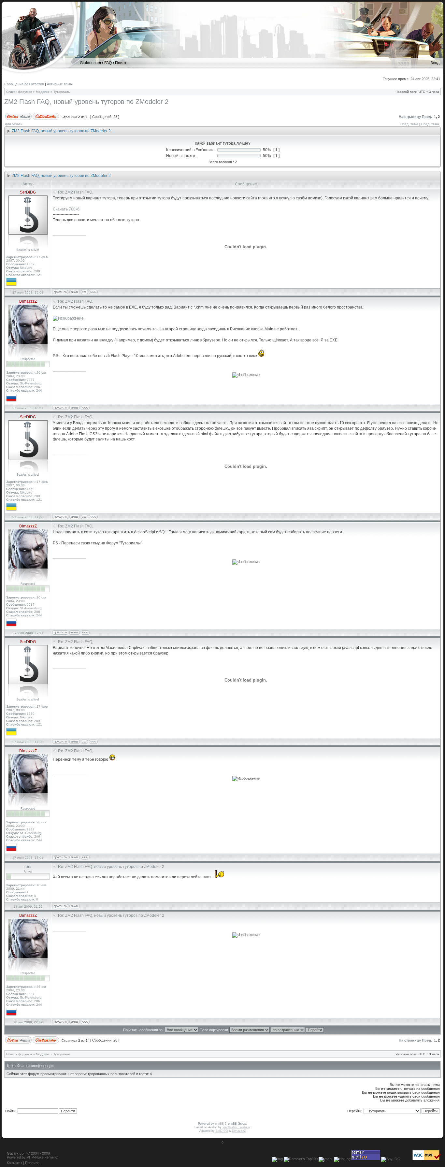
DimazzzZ (239, 1130)
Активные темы (60, 84)
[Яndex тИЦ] (325, 1159)
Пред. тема (409, 124)
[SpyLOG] (390, 1159)
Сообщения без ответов (24, 84)
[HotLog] (342, 1159)
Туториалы (61, 92)
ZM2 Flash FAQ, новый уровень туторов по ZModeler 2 (86, 101)
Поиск (120, 63)
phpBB (219, 1123)
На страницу (410, 117)
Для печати (13, 124)
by (24, 1157)
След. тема (430, 124)
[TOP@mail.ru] (366, 1159)
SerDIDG (222, 1130)
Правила (32, 1163)
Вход (434, 63)
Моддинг (43, 92)
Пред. (427, 117)
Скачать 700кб (66, 209)
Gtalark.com (90, 63)
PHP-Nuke (35, 1157)
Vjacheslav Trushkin (236, 1127)
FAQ (108, 63)
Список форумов (19, 92)
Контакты (14, 1163)
